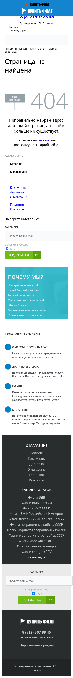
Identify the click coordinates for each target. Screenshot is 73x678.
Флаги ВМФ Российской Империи (36, 513)
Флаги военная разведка (36, 546)
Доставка (17, 192)
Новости (36, 453)
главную (44, 140)
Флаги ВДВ (36, 497)
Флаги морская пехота (36, 541)
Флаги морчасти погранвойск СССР (37, 535)
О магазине (18, 196)
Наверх (36, 670)
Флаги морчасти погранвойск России (36, 530)
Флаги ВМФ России (36, 503)
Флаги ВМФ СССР (36, 508)
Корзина (14, 27)
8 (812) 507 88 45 (37, 16)
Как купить (18, 187)
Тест (12, 249)
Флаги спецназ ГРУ (36, 551)
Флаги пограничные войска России (37, 519)
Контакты (17, 209)
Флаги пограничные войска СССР (36, 524)
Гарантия (17, 204)
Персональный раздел (37, 645)
